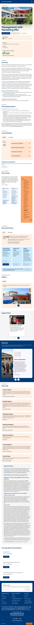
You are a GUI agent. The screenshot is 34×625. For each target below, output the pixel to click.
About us (3, 595)
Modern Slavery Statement (16, 600)
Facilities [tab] (4, 281)
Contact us (26, 596)
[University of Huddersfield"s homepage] (17, 613)
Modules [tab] (4, 137)
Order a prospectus (15, 601)
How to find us (26, 595)
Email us (27, 269)
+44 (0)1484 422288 (27, 600)
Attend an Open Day (15, 603)
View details (6, 556)
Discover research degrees (7, 460)
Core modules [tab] (4, 142)
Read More (27, 100)
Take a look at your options (7, 451)
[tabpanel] (17, 149)
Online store (14, 596)
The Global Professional (15, 155)
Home (6, 261)
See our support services (7, 409)
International (6, 264)
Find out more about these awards (8, 55)
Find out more (16, 264)
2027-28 (10, 38)
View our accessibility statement (17, 620)
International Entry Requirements (15, 126)
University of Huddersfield (7, 1)
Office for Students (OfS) (9, 541)
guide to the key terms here (8, 472)
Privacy (13, 595)
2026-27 (5, 38)
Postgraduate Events (16, 33)
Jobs (2, 600)
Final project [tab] (11, 137)
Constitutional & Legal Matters (16, 598)
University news (4, 601)
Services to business (27, 598)
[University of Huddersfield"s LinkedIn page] (20, 618)
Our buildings (4, 598)
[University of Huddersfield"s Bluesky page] (13, 618)
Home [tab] (4, 232)
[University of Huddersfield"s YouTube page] (16, 618)
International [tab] (10, 232)
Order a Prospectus (5, 33)
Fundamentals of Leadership (16, 151)
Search (28, 589)
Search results (4, 5)
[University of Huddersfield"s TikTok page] (19, 618)
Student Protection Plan (22, 472)
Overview (3, 623)
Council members (4, 596)
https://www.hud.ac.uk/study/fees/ (13, 243)
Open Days (29, 623)
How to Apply (24, 33)
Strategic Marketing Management (17, 147)
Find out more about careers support (9, 396)
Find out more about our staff (7, 430)
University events (4, 603)
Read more (4, 166)
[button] (18, 305)
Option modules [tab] (4, 145)
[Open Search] (31, 1)
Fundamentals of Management (17, 143)
